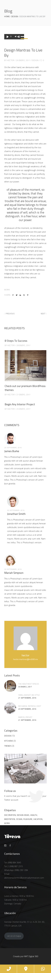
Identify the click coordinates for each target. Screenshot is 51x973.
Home (7, 16)
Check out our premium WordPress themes (25, 388)
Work (7, 289)
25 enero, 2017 (23, 409)
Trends (7, 745)
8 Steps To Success (16, 340)
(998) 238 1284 (21, 870)
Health (33, 815)
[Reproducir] (7, 36)
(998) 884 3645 (14, 862)
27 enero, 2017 (23, 394)
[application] (14, 36)
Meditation (9, 819)
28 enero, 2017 (23, 345)
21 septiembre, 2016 (27, 698)
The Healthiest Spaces (28, 683)
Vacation (37, 819)
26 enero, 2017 (23, 60)
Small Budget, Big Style (29, 695)
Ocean (19, 819)
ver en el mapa (14, 936)
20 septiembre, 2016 (27, 709)
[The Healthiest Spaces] (10, 686)
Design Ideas (23, 815)
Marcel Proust (25, 717)
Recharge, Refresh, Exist (29, 706)
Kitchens (8, 740)
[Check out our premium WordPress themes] (25, 365)
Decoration (10, 815)
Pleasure (27, 819)
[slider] (22, 36)
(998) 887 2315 (16, 866)
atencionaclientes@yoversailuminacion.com (24, 877)
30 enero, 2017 (25, 687)
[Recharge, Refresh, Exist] (10, 708)
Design (14, 16)
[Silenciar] (18, 36)
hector (10, 60)
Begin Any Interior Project (20, 404)
